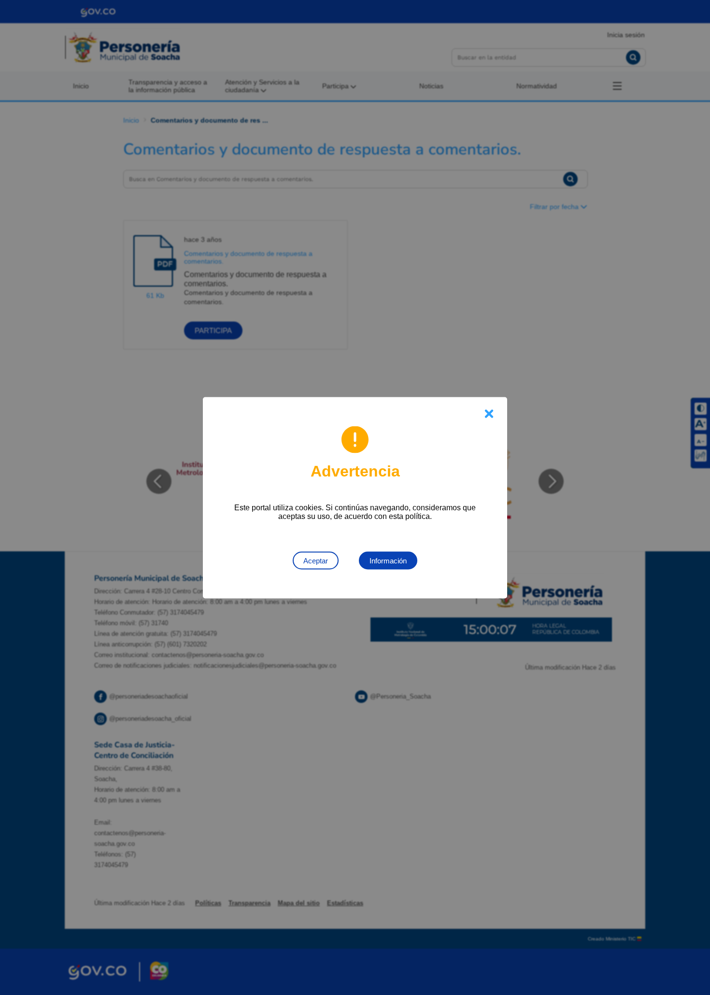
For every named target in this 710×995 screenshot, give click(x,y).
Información (388, 560)
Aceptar (315, 560)
